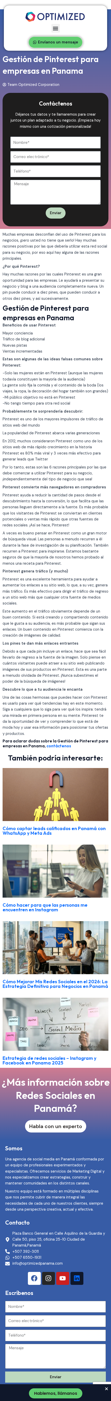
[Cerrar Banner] (106, 1389)
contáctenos (58, 745)
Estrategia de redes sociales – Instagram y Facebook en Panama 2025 (49, 1060)
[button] (55, 28)
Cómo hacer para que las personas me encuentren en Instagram (45, 907)
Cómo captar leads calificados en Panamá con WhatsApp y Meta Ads (54, 830)
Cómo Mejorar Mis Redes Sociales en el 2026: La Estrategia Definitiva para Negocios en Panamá (55, 984)
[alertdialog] (55, 1392)
